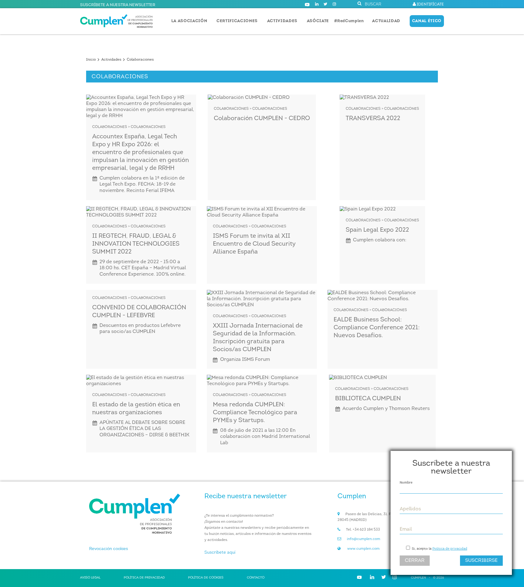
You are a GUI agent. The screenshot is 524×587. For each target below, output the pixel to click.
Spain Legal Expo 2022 (377, 230)
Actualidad (386, 21)
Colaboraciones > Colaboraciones (129, 127)
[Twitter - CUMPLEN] (325, 4)
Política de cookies (205, 577)
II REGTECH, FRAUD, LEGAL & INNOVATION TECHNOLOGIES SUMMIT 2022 (136, 244)
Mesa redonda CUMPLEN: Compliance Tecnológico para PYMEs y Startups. (255, 413)
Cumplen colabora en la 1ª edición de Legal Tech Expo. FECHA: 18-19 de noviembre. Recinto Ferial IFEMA (142, 184)
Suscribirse (481, 560)
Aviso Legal (90, 577)
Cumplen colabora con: (379, 240)
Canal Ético (427, 21)
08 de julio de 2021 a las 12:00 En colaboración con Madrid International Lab (265, 437)
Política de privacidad (449, 549)
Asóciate (318, 21)
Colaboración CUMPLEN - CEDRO (262, 119)
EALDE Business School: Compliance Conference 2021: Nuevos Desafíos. (377, 328)
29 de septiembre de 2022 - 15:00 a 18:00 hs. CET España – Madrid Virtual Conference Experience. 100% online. (142, 268)
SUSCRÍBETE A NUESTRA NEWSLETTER (117, 5)
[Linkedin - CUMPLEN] (316, 4)
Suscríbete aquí (219, 552)
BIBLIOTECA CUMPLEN (368, 399)
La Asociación (189, 21)
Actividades (282, 21)
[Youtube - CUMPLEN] (307, 4)
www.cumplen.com (363, 549)
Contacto (255, 577)
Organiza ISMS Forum (245, 359)
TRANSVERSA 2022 (373, 119)
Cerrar (415, 560)
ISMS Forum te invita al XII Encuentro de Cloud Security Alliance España (254, 244)
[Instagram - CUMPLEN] (334, 4)
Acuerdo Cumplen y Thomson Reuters (386, 408)
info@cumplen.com (363, 539)
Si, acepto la (439, 549)
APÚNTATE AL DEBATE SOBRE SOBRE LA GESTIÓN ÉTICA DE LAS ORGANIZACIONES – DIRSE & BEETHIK (144, 429)
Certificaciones (237, 21)
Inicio (91, 60)
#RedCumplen (349, 21)
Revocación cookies (108, 549)
